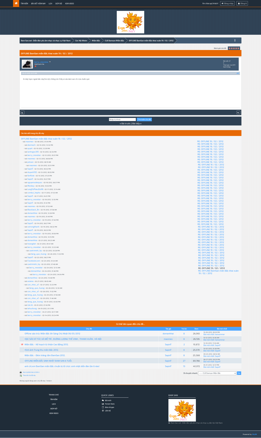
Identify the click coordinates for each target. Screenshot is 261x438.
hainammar (220, 334)
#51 (238, 73)
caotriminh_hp (35, 250)
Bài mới (108, 400)
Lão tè (30, 305)
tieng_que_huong (38, 254)
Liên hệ (108, 411)
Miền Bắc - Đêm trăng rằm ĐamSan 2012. (45, 355)
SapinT (30, 169)
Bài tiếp (136, 123)
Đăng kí (243, 3)
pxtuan (30, 162)
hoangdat (31, 244)
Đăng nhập (228, 3)
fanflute (30, 175)
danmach (31, 145)
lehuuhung (32, 308)
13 (184, 366)
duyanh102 (32, 172)
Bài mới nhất (208, 334)
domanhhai (32, 213)
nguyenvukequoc (34, 182)
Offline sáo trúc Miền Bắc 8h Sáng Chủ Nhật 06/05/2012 (52, 333)
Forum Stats (110, 404)
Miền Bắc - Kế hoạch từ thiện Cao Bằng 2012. (47, 344)
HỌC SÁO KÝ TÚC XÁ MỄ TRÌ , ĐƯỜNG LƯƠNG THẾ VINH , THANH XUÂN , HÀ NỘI (63, 339)
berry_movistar (41, 62)
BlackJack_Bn (33, 209)
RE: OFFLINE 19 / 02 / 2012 (210, 141)
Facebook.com (33, 261)
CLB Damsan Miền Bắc (114, 40)
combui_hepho (33, 192)
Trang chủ (54, 395)
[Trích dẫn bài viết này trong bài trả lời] (238, 112)
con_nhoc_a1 (33, 284)
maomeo (29, 141)
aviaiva (30, 281)
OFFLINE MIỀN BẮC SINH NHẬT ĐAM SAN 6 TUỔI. (48, 360)
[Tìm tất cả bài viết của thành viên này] (22, 112)
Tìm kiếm (24, 3)
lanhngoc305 (33, 152)
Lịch (50, 3)
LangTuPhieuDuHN (35, 189)
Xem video (69, 3)
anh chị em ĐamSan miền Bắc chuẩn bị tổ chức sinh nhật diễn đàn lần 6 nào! (62, 366)
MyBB (254, 434)
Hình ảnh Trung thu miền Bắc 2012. (42, 349)
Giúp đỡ (58, 3)
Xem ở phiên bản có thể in (31, 372)
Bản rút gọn (109, 407)
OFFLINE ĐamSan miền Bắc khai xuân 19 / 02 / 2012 (151, 40)
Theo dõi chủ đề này (29, 375)
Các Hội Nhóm (81, 40)
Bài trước (126, 123)
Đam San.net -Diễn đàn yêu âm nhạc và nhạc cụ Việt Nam (45, 40)
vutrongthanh (33, 226)
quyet (29, 148)
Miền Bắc (96, 40)
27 (184, 360)
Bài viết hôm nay (38, 3)
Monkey (30, 186)
